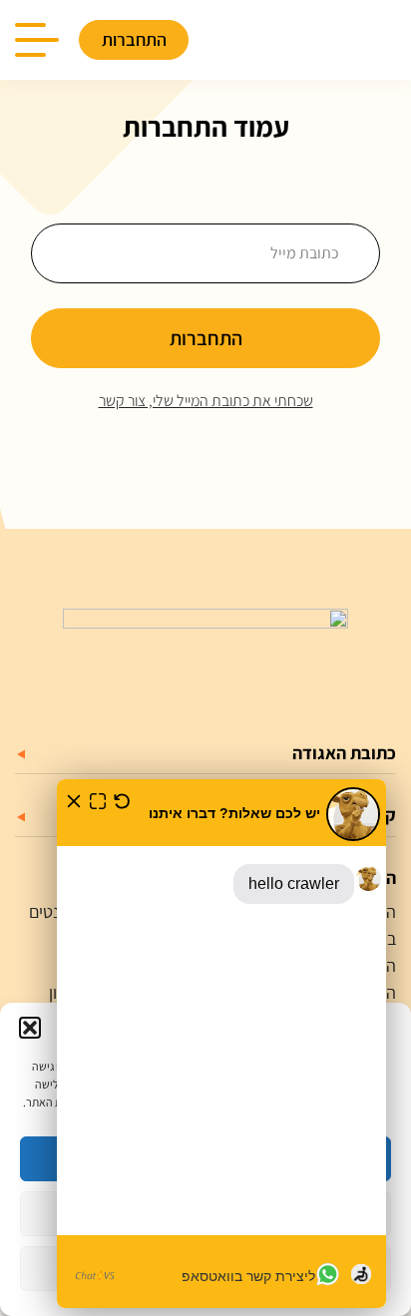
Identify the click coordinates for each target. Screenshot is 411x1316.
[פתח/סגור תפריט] (47, 40)
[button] (30, 1028)
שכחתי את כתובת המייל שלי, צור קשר (206, 400)
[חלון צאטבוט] (221, 1043)
